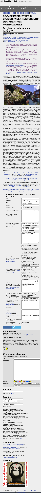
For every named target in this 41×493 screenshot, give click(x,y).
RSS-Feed (36, 490)
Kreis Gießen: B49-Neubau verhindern (13, 444)
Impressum (27, 490)
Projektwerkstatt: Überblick (10, 457)
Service (3, 11)
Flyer (28, 178)
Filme (37, 189)
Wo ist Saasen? (8, 34)
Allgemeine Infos (7, 173)
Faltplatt (36, 173)
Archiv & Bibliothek (18, 174)
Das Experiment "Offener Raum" (23, 173)
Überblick (32, 12)
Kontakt (23, 490)
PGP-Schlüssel (28, 187)
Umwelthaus (27, 175)
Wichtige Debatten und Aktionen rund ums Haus (17, 38)
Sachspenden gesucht (31, 174)
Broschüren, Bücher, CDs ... (27, 189)
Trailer (19, 185)
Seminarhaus (7, 174)
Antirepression (13, 7)
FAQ (32, 490)
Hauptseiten (33, 13)
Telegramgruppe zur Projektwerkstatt (26, 191)
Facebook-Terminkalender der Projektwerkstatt (24, 179)
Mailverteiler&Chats (14, 449)
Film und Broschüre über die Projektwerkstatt (16, 40)
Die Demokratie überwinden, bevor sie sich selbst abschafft (14, 446)
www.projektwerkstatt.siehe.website (15, 65)
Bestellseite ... (12, 185)
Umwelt (29, 7)
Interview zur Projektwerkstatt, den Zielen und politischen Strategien (21, 37)
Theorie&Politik (5, 9)
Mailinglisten (11, 191)
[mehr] (14, 420)
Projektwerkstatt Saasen (22, 12)
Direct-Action (4, 7)
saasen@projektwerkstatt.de (27, 335)
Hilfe (12, 393)
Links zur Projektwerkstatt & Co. (12, 41)
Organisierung (22, 7)
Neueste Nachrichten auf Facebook (15, 178)
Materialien (34, 9)
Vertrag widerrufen (20, 492)
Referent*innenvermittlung (10, 189)
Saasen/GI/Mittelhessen (23, 9)
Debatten (12, 9)
